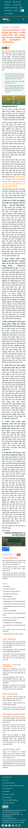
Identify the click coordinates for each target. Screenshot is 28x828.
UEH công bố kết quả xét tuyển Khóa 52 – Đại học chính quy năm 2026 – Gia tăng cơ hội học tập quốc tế (14, 562)
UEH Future (5, 780)
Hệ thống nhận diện (8, 803)
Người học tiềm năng (11, 7)
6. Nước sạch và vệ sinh (9, 599)
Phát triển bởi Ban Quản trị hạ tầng (13, 822)
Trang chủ (7, 2)
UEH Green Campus (8, 794)
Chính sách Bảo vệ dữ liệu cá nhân (13, 785)
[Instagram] (16, 825)
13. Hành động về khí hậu (10, 620)
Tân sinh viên (17, 2)
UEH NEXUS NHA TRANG (11, 749)
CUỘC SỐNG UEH (9, 639)
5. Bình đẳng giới (7, 596)
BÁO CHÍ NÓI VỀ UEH (10, 694)
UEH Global (5, 791)
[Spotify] (9, 825)
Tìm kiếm (10, 13)
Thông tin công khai (8, 783)
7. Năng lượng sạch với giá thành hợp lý (14, 601)
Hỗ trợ (16, 10)
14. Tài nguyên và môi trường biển (12, 622)
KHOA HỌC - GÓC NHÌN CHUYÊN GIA (11, 665)
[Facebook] (3, 825)
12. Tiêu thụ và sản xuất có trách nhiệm (14, 617)
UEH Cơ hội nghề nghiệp (9, 800)
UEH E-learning (7, 797)
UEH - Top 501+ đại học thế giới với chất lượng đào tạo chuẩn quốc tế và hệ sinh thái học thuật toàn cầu (14, 698)
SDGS (5, 584)
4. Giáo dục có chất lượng (10, 594)
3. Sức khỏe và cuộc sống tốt (11, 591)
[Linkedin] (13, 825)
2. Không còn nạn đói (9, 589)
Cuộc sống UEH (14, 27)
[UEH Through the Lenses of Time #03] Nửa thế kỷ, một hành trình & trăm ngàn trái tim (14, 568)
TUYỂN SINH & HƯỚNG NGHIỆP (14, 714)
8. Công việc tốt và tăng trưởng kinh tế (14, 604)
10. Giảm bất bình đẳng (9, 610)
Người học (7, 5)
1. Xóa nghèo (6, 586)
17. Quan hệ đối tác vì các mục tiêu (13, 634)
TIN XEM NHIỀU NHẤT (10, 558)
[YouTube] (6, 825)
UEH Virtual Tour (7, 788)
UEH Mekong (8, 10)
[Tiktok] (19, 825)
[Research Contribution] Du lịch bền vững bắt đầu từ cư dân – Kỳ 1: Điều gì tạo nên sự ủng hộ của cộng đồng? (14, 687)
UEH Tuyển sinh (7, 777)
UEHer (21, 7)
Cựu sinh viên (17, 5)
